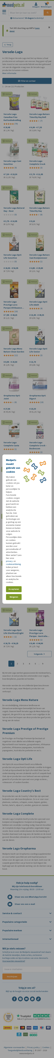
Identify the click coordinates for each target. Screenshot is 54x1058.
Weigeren (14, 597)
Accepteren (14, 589)
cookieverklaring (13, 564)
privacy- (9, 561)
